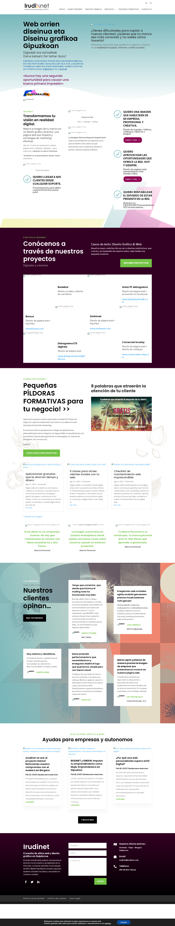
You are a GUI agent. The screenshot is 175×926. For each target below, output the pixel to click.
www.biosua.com (34, 328)
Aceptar (124, 922)
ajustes (108, 923)
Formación (42, 484)
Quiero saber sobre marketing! (41, 453)
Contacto (146, 9)
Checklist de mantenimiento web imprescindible (127, 474)
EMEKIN (47, 69)
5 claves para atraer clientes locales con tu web (84, 474)
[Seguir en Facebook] (25, 882)
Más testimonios (34, 618)
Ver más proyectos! (136, 263)
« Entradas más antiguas (32, 516)
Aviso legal (75, 898)
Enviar (100, 881)
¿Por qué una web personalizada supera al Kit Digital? (133, 761)
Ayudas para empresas (48, 775)
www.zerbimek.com (100, 328)
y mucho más (87, 820)
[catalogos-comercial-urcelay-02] (103, 26)
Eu (151, 3)
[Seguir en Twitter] (32, 882)
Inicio (62, 9)
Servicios (109, 9)
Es (146, 3)
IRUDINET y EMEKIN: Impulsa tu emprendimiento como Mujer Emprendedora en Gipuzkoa (87, 765)
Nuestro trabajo (93, 9)
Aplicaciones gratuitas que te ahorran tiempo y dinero (42, 477)
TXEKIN (62, 69)
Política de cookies (57, 898)
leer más (29, 508)
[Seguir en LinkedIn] (38, 882)
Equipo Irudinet (75, 9)
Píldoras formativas (129, 9)
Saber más (131, 140)
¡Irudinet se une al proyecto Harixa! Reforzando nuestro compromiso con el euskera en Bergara (37, 764)
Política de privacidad (33, 898)
